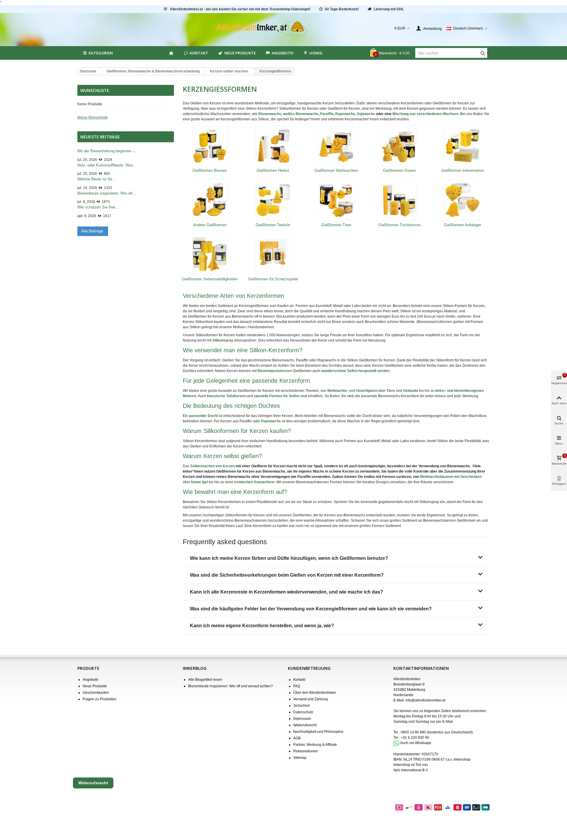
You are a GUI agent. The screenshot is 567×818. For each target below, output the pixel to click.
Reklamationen (305, 751)
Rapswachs (345, 114)
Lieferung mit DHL (389, 9)
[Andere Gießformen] (210, 200)
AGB (297, 738)
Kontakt (199, 53)
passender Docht (203, 416)
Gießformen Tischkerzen (399, 225)
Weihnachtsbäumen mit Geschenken (451, 477)
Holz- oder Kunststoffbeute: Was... (107, 165)
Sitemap (300, 758)
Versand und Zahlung (310, 699)
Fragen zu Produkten (99, 699)
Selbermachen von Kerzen (212, 466)
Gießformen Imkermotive (462, 170)
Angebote (90, 680)
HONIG (315, 53)
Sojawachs (366, 114)
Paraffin (326, 114)
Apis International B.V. (410, 770)
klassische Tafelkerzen (226, 396)
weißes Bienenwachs (300, 114)
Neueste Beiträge (100, 137)
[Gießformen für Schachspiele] (273, 254)
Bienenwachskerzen (275, 371)
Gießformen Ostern (399, 170)
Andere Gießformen (210, 225)
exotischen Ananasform (254, 482)
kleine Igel (199, 482)
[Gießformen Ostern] (399, 145)
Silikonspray (222, 340)
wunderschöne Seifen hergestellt (349, 371)
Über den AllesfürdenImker (314, 693)
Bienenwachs (269, 114)
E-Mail (447, 722)
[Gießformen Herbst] (273, 145)
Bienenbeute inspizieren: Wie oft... (106, 193)
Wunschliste (94, 90)
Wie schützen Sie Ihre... (98, 207)
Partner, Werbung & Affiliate (315, 745)
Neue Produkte (240, 53)
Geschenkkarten (96, 693)
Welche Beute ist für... (96, 179)
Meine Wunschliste (92, 117)
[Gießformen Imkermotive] (462, 145)
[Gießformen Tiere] (336, 200)
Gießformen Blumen (210, 170)
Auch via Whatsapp (415, 743)
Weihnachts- (337, 391)
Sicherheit (301, 706)
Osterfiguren (366, 391)
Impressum (302, 719)
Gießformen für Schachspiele (273, 279)
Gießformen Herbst (273, 170)
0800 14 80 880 (413, 732)
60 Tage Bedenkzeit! (342, 9)
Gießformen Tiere (336, 225)
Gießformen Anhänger (462, 225)
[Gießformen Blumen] (210, 145)
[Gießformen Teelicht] (273, 200)
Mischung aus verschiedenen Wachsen (425, 114)
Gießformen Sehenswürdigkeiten (209, 279)
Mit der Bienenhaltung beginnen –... (107, 151)
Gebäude (410, 391)
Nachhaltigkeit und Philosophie (318, 732)
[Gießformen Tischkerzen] (399, 200)
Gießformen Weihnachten (336, 170)
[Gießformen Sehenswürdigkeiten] (210, 254)
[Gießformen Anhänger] (462, 200)
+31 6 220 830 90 (415, 737)
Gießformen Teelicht (273, 225)
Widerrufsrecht (305, 725)
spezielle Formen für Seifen (276, 396)
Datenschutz (303, 712)
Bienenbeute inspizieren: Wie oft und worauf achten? (230, 686)
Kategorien (101, 53)
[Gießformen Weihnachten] (336, 145)
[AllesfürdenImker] (283, 28)
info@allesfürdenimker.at (425, 700)
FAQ (296, 686)
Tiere (391, 391)
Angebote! (283, 53)
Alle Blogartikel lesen (205, 680)
